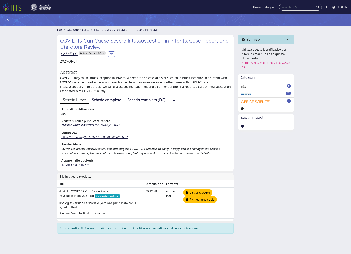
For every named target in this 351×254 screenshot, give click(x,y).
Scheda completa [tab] (106, 100)
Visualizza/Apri (199, 193)
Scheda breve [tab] (74, 99)
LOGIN (342, 7)
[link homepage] (13, 7)
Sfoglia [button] (269, 7)
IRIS (59, 30)
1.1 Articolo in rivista (143, 30)
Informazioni (253, 39)
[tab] (173, 100)
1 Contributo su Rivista (109, 30)
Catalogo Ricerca (78, 30)
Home (257, 7)
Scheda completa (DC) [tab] (146, 100)
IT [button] (326, 7)
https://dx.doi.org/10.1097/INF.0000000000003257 (94, 137)
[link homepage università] (40, 7)
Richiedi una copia (201, 200)
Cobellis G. (69, 54)
